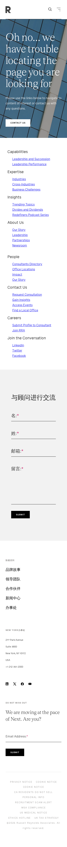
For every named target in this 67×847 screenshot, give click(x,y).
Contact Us (17, 122)
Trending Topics (23, 204)
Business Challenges (26, 189)
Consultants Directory (27, 264)
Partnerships (21, 240)
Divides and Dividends (27, 209)
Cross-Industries (23, 184)
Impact (17, 274)
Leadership (20, 235)
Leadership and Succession (31, 159)
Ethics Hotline (19, 818)
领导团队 (13, 579)
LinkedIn (18, 345)
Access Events (22, 305)
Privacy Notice (21, 782)
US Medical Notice (33, 812)
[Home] (14, 9)
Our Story (18, 230)
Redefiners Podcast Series (30, 215)
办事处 (11, 607)
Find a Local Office (25, 310)
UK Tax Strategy (46, 818)
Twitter (17, 350)
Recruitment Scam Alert (33, 802)
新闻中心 (13, 598)
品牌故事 (13, 569)
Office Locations (23, 269)
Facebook (19, 356)
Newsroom (19, 245)
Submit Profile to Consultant (31, 325)
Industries (19, 179)
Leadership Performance (29, 164)
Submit (20, 514)
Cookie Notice (46, 782)
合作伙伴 (13, 588)
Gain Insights (21, 300)
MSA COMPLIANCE (33, 807)
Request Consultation (27, 294)
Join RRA (18, 330)
